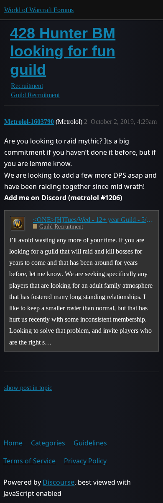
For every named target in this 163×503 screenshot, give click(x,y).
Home (13, 443)
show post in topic (28, 387)
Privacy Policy (85, 460)
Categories (48, 443)
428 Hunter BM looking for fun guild (62, 51)
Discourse (58, 482)
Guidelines (90, 443)
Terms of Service (29, 460)
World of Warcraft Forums (39, 9)
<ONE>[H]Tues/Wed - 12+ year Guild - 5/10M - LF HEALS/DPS (93, 219)
